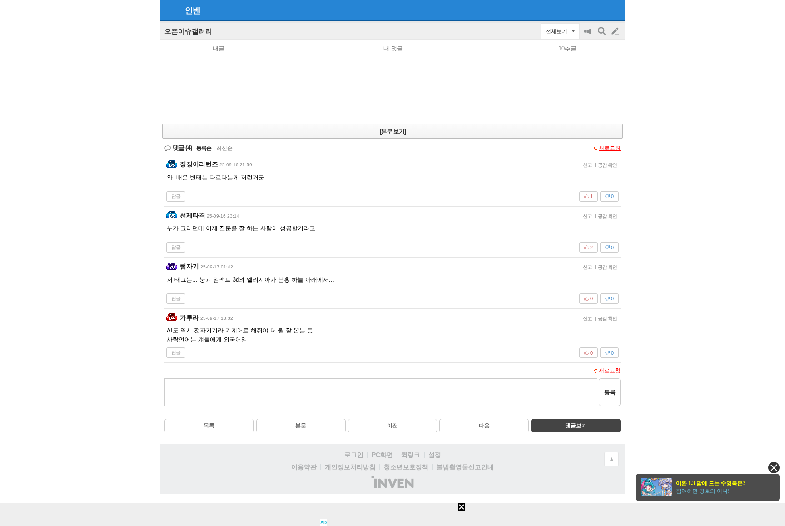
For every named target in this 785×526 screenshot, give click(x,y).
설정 (434, 454)
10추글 (567, 48)
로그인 (353, 454)
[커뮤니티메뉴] (169, 10)
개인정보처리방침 (350, 467)
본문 (300, 425)
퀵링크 (410, 454)
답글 (175, 196)
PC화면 (382, 454)
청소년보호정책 (406, 467)
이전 (392, 425)
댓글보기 (576, 425)
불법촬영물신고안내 (465, 467)
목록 (209, 425)
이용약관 (304, 467)
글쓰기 (616, 31)
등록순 (203, 148)
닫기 (774, 467)
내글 (218, 48)
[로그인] (598, 10)
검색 (602, 35)
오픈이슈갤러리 (188, 31)
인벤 (192, 10)
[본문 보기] (393, 131)
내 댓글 (393, 48)
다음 (484, 425)
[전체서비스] (614, 10)
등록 (609, 392)
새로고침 (610, 148)
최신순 (224, 148)
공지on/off (588, 35)
